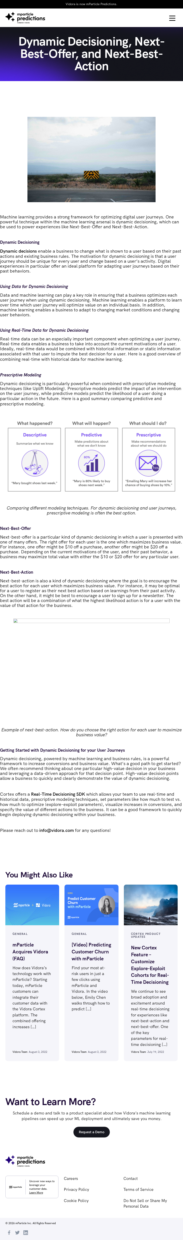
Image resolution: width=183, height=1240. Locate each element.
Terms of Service (138, 1189)
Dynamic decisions (18, 251)
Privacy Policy (76, 1189)
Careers (71, 1178)
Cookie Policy (76, 1200)
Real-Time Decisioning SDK (58, 794)
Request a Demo (91, 1132)
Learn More (36, 1192)
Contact (130, 1178)
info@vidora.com (56, 830)
